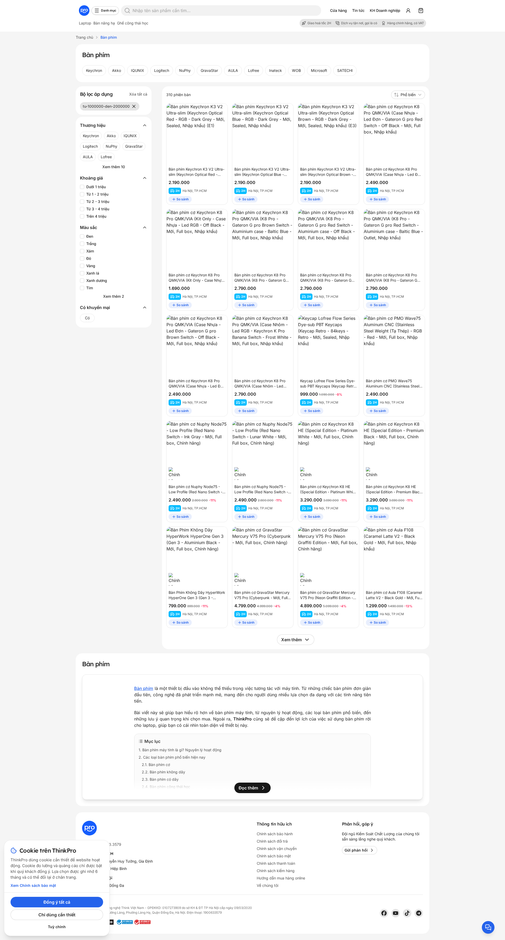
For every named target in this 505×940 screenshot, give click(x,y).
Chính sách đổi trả (272, 841)
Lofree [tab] (253, 70)
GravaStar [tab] (209, 70)
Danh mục (108, 10)
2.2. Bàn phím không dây (163, 772)
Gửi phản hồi (356, 850)
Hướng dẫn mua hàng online (281, 878)
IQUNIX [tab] (137, 70)
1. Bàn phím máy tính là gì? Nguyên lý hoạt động (180, 750)
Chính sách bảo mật (274, 856)
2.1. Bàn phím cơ (156, 764)
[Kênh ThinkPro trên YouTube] (395, 913)
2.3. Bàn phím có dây (160, 779)
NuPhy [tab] (185, 70)
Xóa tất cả (138, 94)
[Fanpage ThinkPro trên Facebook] (384, 913)
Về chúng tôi (267, 885)
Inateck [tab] (275, 70)
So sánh (182, 199)
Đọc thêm (248, 787)
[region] (252, 70)
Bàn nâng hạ (104, 23)
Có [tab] (87, 318)
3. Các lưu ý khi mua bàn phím (165, 794)
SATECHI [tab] (345, 70)
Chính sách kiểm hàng (276, 870)
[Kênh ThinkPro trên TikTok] (407, 913)
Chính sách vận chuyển (277, 848)
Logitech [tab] (161, 70)
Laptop (85, 23)
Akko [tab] (116, 70)
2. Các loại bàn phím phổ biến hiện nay (172, 757)
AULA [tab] (233, 70)
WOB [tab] (296, 70)
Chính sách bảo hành (275, 834)
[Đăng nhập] (408, 10)
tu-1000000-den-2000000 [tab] (106, 106)
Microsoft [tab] (319, 70)
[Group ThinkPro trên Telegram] (419, 913)
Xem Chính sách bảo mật (33, 885)
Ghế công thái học (132, 23)
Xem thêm (291, 639)
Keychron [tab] (94, 70)
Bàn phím (143, 688)
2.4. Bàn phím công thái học (166, 786)
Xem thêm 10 (113, 167)
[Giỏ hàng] (421, 10)
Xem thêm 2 (113, 296)
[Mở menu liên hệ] (488, 927)
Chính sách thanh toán (276, 863)
